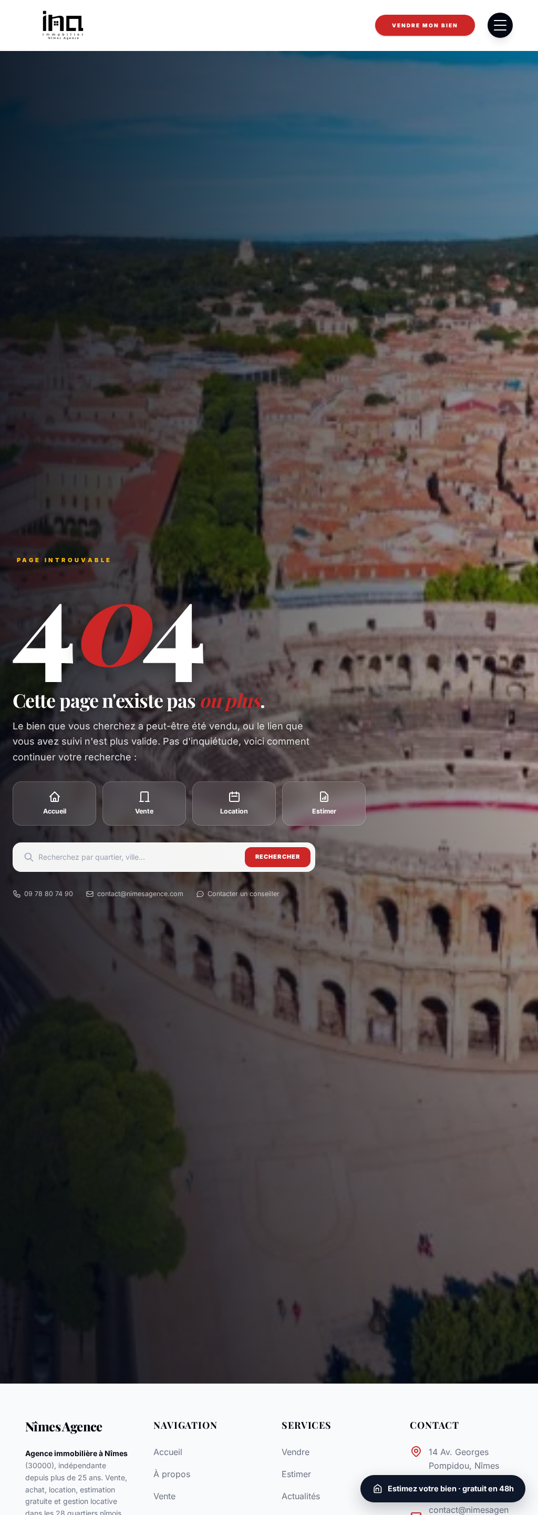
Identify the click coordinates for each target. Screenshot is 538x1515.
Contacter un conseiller (244, 894)
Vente (164, 1496)
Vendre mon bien (425, 25)
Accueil (167, 1452)
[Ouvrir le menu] (500, 25)
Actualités (301, 1496)
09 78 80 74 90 (48, 894)
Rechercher (277, 856)
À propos (171, 1474)
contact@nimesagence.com (140, 894)
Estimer (296, 1474)
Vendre (295, 1452)
